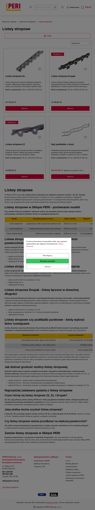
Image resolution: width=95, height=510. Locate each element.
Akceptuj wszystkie (47, 261)
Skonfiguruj (47, 255)
